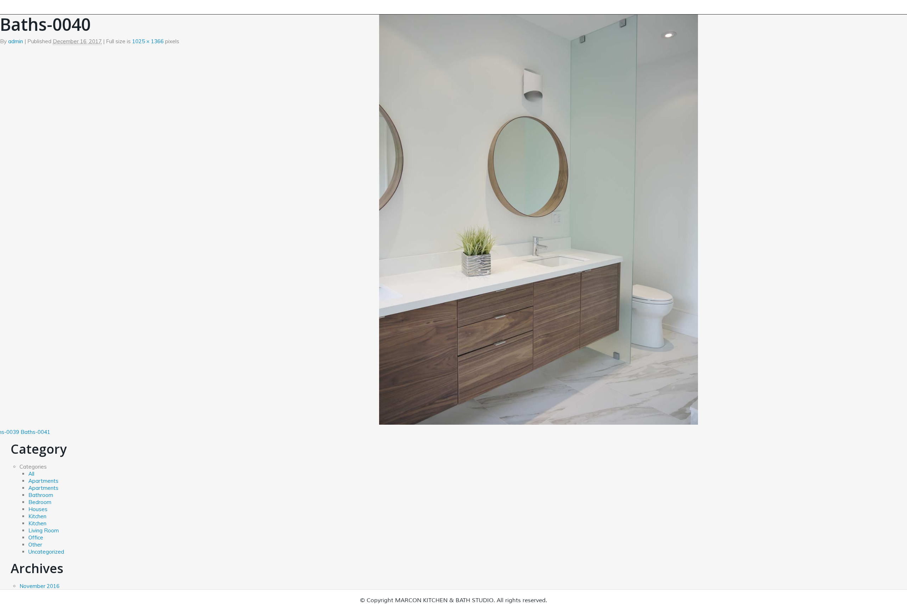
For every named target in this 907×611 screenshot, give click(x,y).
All (31, 473)
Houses (37, 509)
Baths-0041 (35, 432)
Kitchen (37, 516)
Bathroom (40, 495)
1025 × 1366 (148, 41)
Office (35, 537)
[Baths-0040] (538, 212)
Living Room (43, 530)
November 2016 (39, 586)
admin (15, 41)
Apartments (43, 480)
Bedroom (39, 502)
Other (35, 544)
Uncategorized (46, 551)
